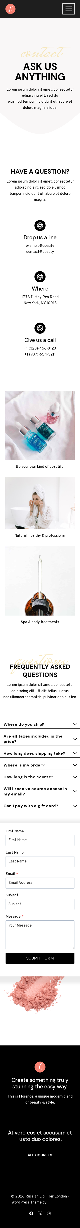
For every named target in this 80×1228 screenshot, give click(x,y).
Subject (12, 895)
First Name (15, 831)
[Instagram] (48, 1213)
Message (15, 916)
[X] (40, 1213)
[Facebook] (31, 1213)
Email (12, 874)
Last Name (15, 852)
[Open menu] (68, 8)
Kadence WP (58, 1202)
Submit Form (40, 958)
